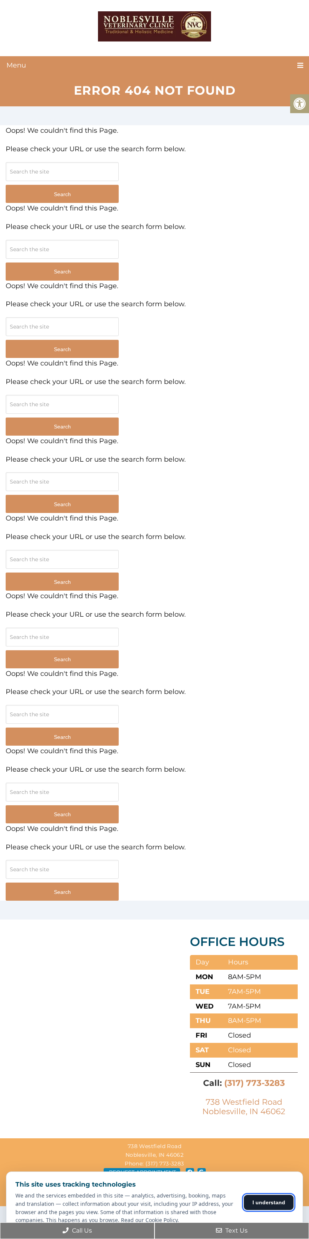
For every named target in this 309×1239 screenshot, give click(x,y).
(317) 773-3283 (254, 1083)
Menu (16, 65)
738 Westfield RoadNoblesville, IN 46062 (243, 1106)
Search (62, 194)
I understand (268, 1202)
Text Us (236, 1230)
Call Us (81, 1230)
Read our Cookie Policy (149, 1220)
